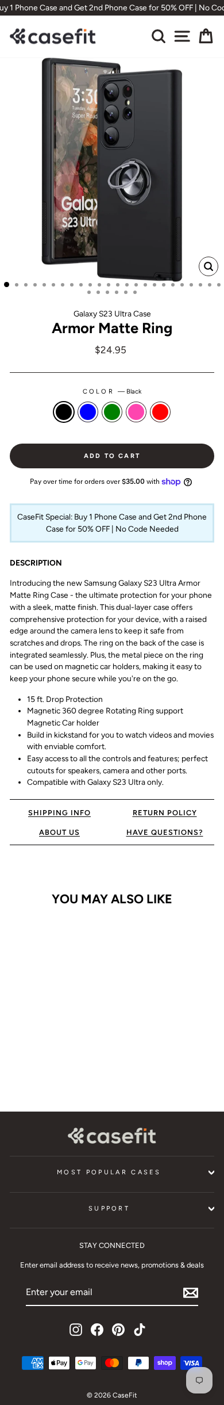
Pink (136, 412)
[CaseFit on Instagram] (75, 1329)
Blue (88, 412)
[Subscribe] (190, 1293)
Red (160, 412)
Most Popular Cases (109, 1172)
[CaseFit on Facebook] (97, 1329)
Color (112, 391)
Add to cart (48, 1067)
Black (64, 412)
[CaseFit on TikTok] (139, 1329)
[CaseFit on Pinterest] (118, 1329)
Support (109, 1208)
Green (112, 412)
